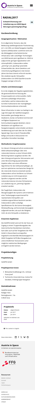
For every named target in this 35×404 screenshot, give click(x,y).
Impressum (4, 392)
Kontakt (3, 380)
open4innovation (16, 348)
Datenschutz (5, 394)
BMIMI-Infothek (6, 378)
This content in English (12, 328)
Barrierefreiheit (6, 399)
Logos (3, 383)
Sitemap (3, 402)
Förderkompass (6, 385)
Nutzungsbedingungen (8, 397)
